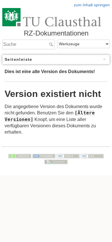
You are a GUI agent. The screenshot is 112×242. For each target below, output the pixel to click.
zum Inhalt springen (92, 5)
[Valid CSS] (92, 155)
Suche (52, 44)
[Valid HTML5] (68, 155)
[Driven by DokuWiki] (56, 161)
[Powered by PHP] (43, 155)
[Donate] (19, 155)
